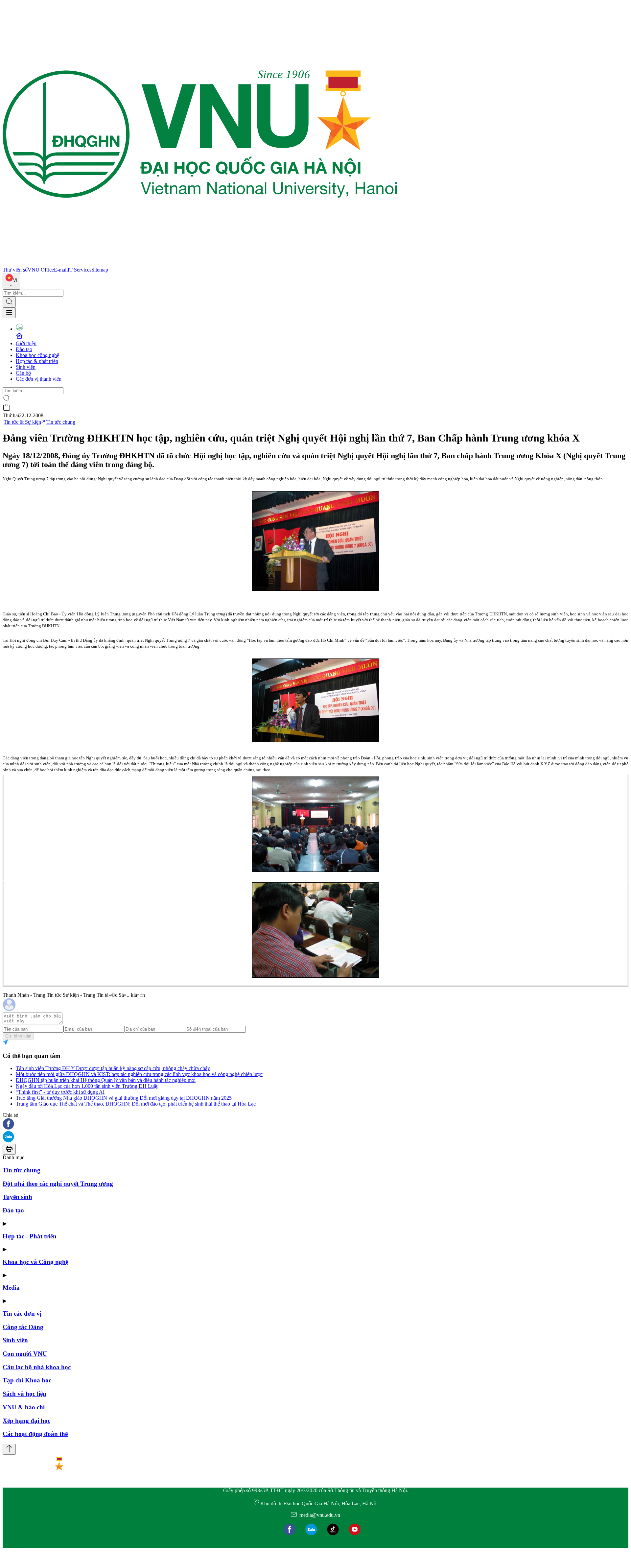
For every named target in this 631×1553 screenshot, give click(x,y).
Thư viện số (15, 270)
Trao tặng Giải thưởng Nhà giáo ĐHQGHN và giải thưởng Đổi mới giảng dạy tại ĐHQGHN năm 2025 (124, 1098)
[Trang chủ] (200, 264)
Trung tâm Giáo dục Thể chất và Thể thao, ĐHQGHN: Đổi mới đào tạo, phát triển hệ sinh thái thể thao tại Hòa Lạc (136, 1104)
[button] (315, 1124)
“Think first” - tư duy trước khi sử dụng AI (60, 1092)
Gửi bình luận (18, 1036)
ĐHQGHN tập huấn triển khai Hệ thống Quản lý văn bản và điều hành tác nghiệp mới (106, 1080)
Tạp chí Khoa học (27, 1380)
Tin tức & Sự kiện (22, 422)
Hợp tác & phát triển (37, 361)
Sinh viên (25, 367)
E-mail (61, 270)
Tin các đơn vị (22, 1313)
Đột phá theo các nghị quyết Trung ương (58, 1183)
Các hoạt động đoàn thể (35, 1433)
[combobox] (11, 281)
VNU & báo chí (24, 1407)
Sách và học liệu (24, 1393)
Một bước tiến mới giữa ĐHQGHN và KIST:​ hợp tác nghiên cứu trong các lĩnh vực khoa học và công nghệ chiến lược (139, 1074)
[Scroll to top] (9, 1449)
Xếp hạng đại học (26, 1420)
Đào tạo (24, 349)
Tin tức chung (60, 422)
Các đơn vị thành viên (38, 379)
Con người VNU (25, 1353)
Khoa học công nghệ (37, 355)
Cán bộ (23, 373)
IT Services (79, 270)
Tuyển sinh (17, 1196)
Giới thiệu (26, 343)
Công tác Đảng (23, 1327)
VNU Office (41, 270)
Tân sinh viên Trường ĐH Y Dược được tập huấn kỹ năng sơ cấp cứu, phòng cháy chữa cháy (113, 1068)
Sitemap (99, 270)
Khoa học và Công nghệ (35, 1261)
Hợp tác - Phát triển (30, 1236)
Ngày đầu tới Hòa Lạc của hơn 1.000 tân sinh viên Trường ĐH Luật (86, 1086)
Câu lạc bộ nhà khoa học (37, 1367)
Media (11, 1287)
